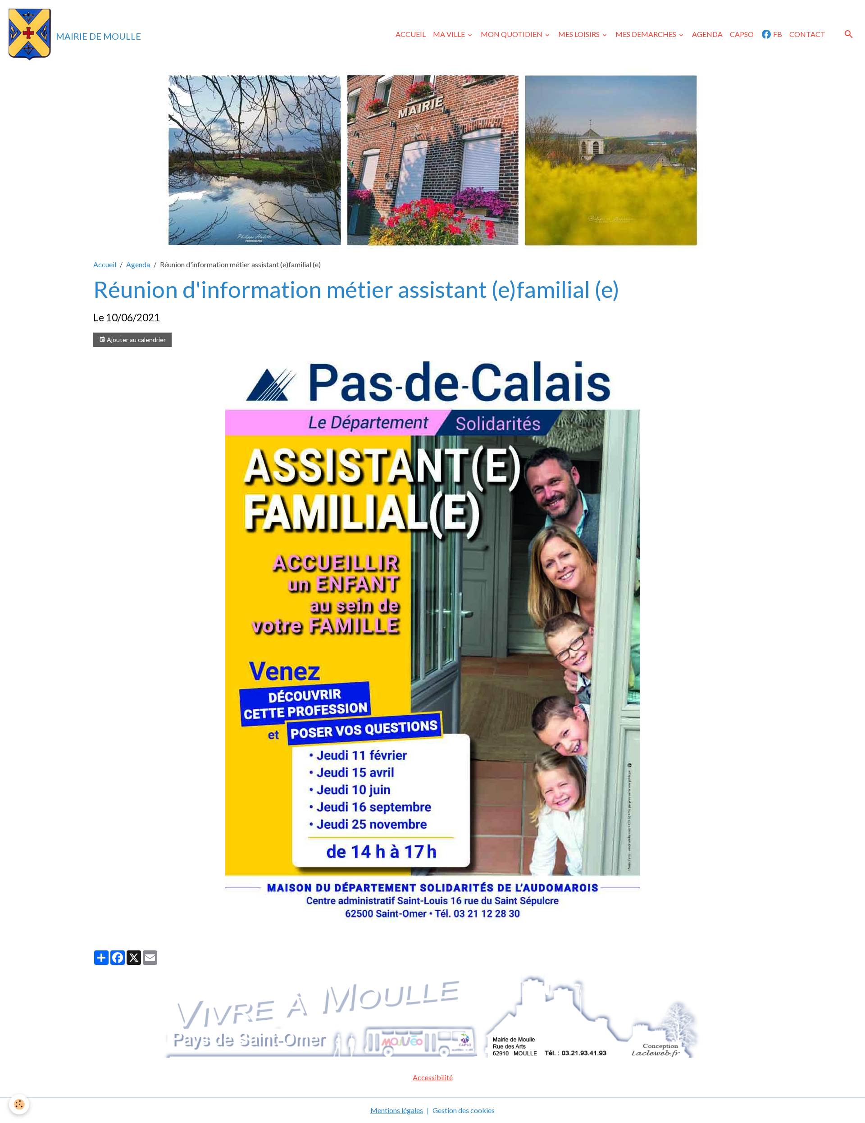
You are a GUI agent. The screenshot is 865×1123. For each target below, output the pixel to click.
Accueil (104, 264)
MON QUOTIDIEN (512, 34)
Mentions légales (396, 1110)
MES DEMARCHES (646, 34)
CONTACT (807, 34)
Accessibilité (433, 1077)
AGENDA (707, 34)
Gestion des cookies (463, 1110)
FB (777, 34)
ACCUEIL (411, 34)
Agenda (138, 264)
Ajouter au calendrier (135, 339)
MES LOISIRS (579, 34)
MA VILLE (449, 34)
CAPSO (742, 34)
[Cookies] (19, 1104)
